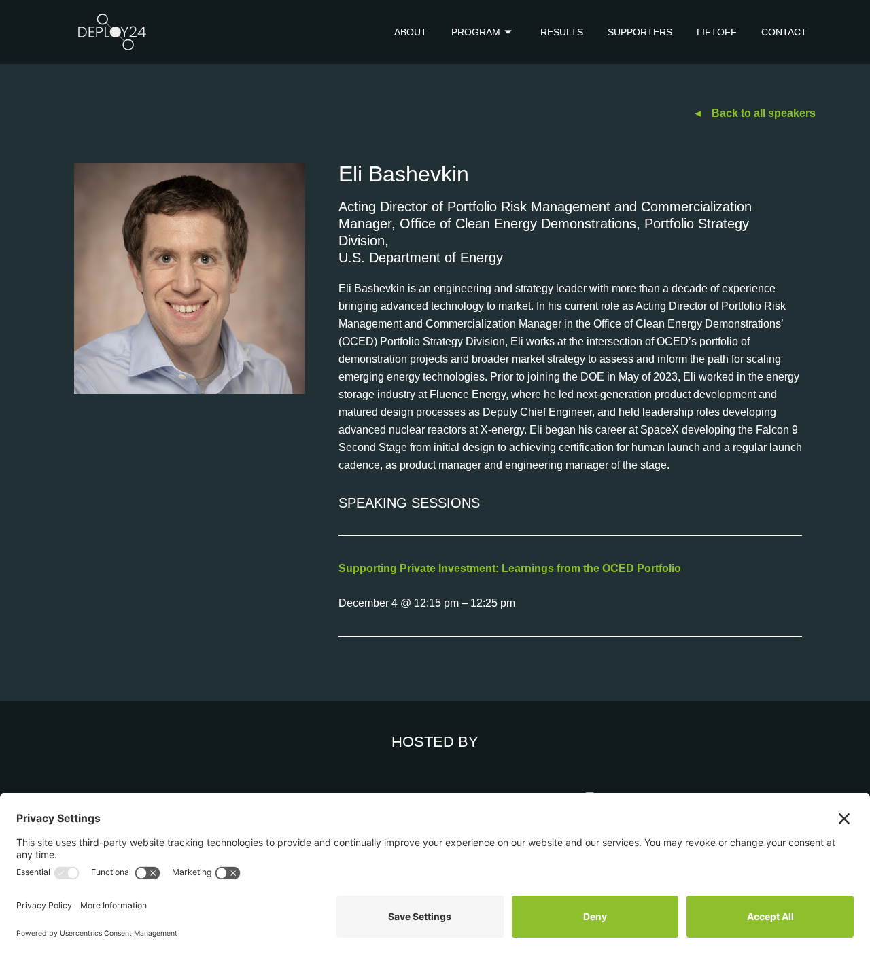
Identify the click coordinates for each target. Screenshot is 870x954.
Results (561, 31)
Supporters (640, 31)
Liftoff (717, 31)
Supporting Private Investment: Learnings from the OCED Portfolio (509, 568)
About (410, 31)
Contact (784, 31)
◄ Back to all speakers (754, 113)
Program (475, 31)
